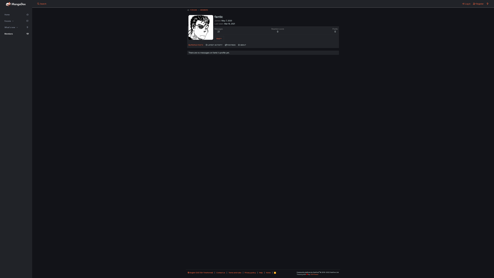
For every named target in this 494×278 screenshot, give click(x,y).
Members (9, 34)
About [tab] (243, 45)
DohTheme (314, 274)
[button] (13, 21)
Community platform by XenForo (318, 272)
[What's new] (487, 3)
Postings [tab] (231, 45)
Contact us (220, 273)
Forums (8, 21)
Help (261, 273)
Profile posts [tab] (197, 45)
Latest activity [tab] (215, 45)
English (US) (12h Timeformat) (201, 273)
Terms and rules (234, 273)
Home (7, 15)
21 (219, 31)
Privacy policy (250, 273)
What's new (10, 27)
